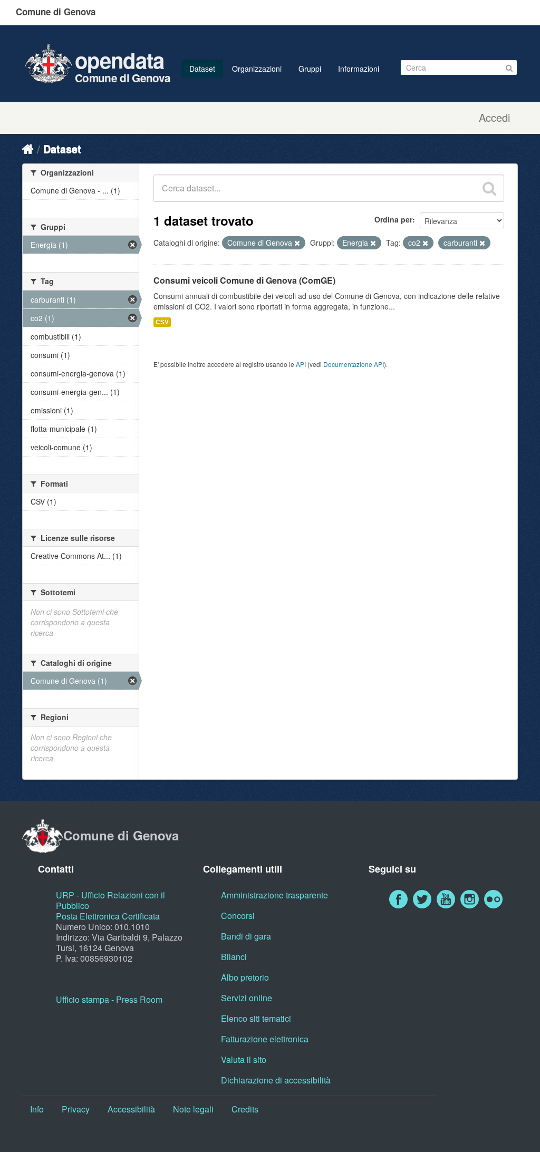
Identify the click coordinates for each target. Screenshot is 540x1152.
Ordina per (393, 219)
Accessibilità (131, 1109)
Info (37, 1109)
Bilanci (234, 957)
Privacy (76, 1109)
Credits (245, 1109)
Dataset (202, 68)
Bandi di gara (246, 936)
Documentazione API (353, 364)
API (301, 364)
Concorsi (238, 915)
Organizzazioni (257, 68)
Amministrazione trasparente (274, 895)
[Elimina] (297, 243)
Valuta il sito (243, 1059)
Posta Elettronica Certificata (108, 916)
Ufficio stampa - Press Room (109, 999)
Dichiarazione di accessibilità (276, 1080)
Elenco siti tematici (256, 1018)
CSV (162, 321)
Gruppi (309, 68)
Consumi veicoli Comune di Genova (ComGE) (244, 280)
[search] (489, 188)
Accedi (494, 117)
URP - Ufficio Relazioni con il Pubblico (110, 900)
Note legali (193, 1109)
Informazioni (358, 68)
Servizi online (246, 998)
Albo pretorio (245, 977)
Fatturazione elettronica (264, 1039)
